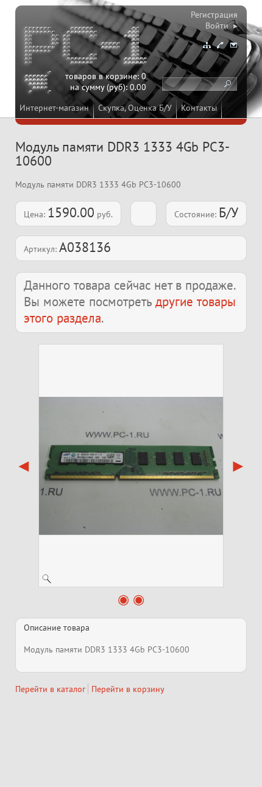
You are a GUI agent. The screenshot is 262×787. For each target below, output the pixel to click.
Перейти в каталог (50, 689)
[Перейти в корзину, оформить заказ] (39, 84)
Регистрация (214, 14)
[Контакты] (220, 45)
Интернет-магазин (54, 107)
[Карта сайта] (206, 45)
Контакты (199, 107)
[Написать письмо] (233, 45)
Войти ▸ (221, 25)
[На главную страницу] (86, 47)
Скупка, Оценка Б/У (135, 107)
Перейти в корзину (128, 689)
